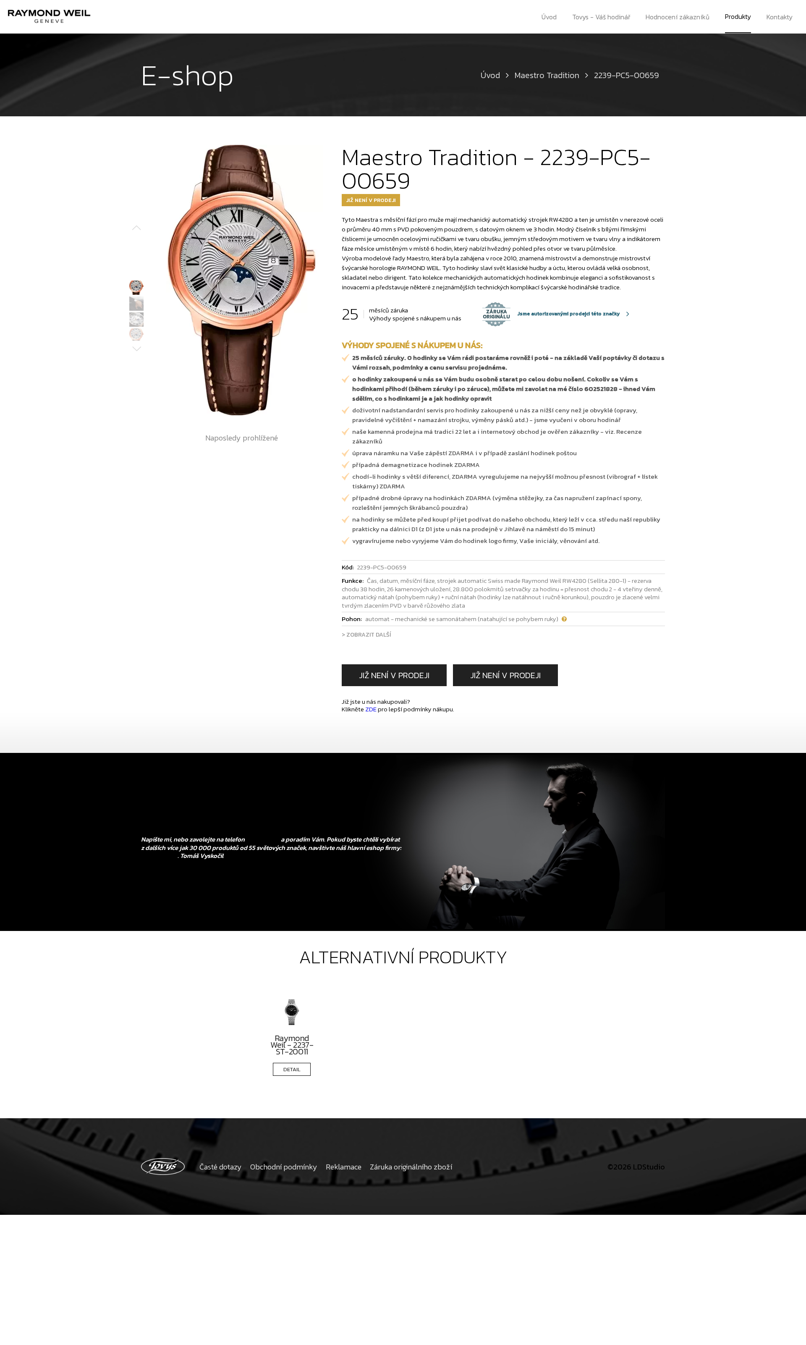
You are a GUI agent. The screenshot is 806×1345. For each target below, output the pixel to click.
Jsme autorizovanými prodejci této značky (551, 314)
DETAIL (292, 1069)
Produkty (738, 16)
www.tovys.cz (159, 855)
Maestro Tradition (547, 75)
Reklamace (343, 1166)
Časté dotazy (220, 1166)
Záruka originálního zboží (411, 1166)
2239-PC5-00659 (626, 75)
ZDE (371, 709)
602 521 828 (263, 839)
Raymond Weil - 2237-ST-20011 (291, 1045)
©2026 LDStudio (636, 1166)
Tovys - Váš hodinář (601, 17)
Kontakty (780, 17)
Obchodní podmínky (283, 1166)
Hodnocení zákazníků (677, 17)
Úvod (549, 17)
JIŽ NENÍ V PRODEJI (394, 675)
